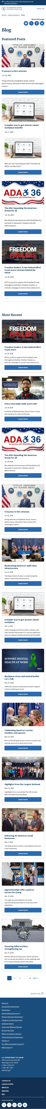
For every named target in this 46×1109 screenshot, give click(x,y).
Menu (39, 9)
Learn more (15, 92)
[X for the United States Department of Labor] (9, 1105)
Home (4, 15)
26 (30, 978)
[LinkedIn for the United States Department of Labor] (25, 1105)
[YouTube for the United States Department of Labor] (19, 1105)
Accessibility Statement (10, 1007)
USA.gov (5, 1041)
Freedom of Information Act (12, 1020)
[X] (31, 23)
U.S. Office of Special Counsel (12, 1044)
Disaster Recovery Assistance (12, 1017)
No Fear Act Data (8, 1030)
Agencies (5, 1091)
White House (6, 1047)
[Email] (26, 23)
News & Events (13, 15)
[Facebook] (36, 23)
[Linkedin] (42, 23)
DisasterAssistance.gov (10, 1013)
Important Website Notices (12, 1027)
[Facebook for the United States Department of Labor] (4, 1105)
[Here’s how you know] (23, 2)
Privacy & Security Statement (12, 1037)
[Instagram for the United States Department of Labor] (14, 1105)
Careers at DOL (7, 1084)
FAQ (3, 1094)
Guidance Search (8, 1024)
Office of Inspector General (11, 1034)
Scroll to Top (36, 993)
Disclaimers (6, 1010)
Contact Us (6, 1080)
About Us (5, 1003)
